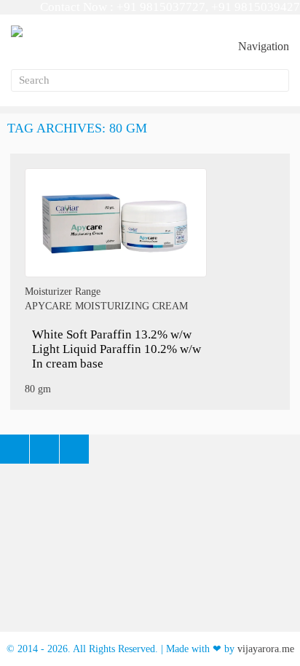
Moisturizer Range (62, 291)
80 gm (38, 389)
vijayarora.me (265, 648)
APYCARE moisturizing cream (106, 306)
